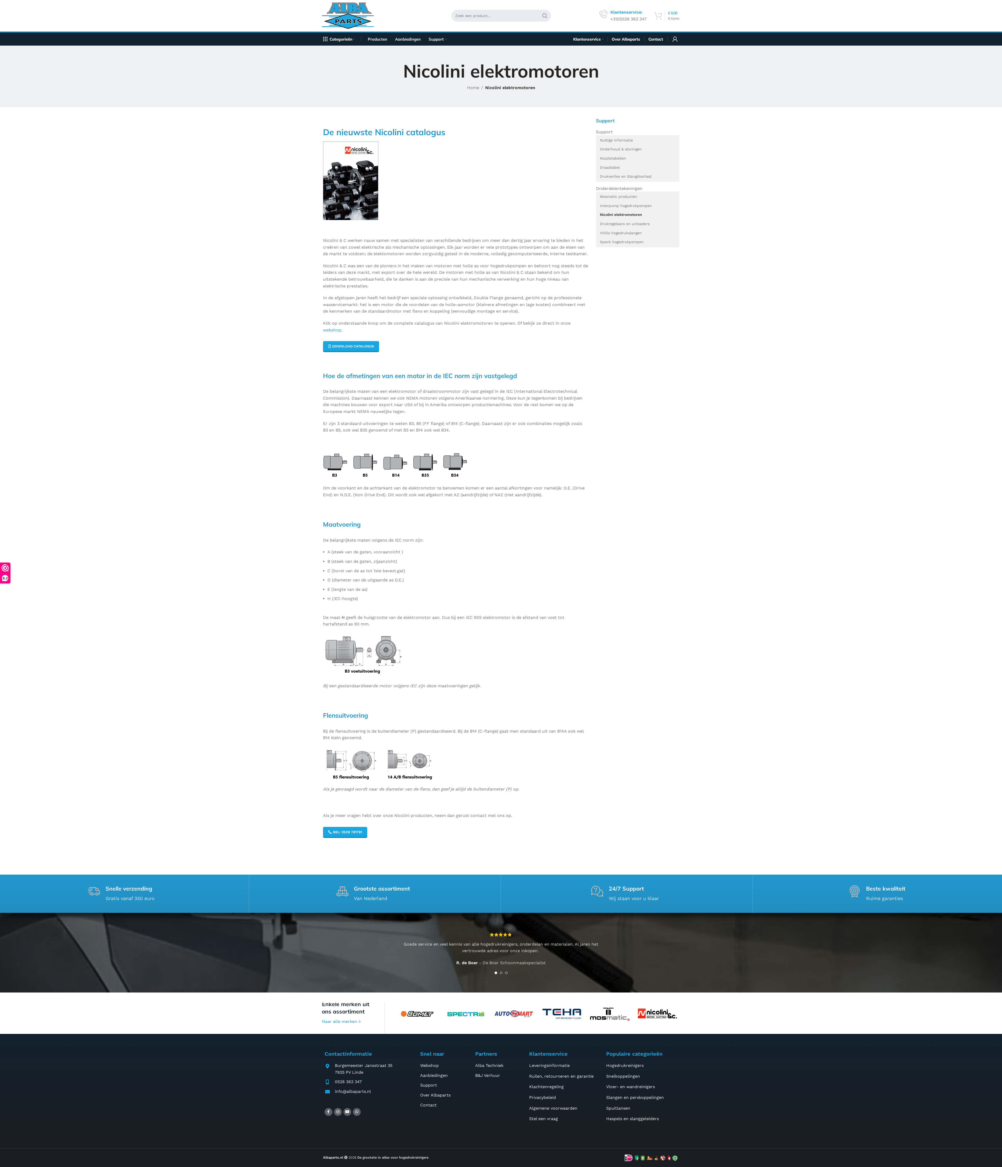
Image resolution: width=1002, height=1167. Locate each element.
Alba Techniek (489, 1065)
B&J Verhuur (487, 1075)
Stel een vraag (543, 1118)
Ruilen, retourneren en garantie (561, 1076)
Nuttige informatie (616, 140)
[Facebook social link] (328, 1112)
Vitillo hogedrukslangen (621, 233)
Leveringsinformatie (549, 1065)
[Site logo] (350, 15)
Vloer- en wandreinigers (630, 1086)
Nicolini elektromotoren (621, 214)
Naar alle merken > (341, 1021)
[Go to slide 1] (496, 972)
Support (604, 131)
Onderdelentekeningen (619, 188)
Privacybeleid (542, 1097)
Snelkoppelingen (623, 1076)
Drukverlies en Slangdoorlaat (626, 176)
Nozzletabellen (613, 158)
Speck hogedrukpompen (622, 242)
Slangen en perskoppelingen (635, 1097)
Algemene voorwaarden (553, 1108)
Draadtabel (610, 167)
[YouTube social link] (347, 1112)
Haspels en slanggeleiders (632, 1118)
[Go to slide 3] (506, 972)
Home (473, 87)
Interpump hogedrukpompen (626, 206)
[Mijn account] (675, 39)
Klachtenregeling (546, 1086)
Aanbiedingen (434, 1075)
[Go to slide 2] (501, 972)
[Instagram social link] (338, 1112)
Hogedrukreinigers (625, 1065)
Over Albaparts (435, 1095)
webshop (332, 330)
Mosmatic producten (618, 196)
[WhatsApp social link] (357, 1112)
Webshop (429, 1065)
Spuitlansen (618, 1108)
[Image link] (350, 180)
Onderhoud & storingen (621, 149)
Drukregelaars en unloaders (625, 224)
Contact (428, 1105)
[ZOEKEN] (545, 16)
